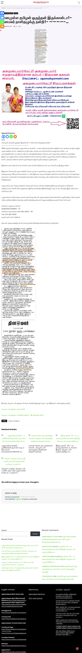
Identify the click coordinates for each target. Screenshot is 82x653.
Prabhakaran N (48, 576)
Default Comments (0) (12, 497)
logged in (18, 499)
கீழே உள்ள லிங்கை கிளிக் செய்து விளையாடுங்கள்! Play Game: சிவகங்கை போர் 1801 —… (65, 632)
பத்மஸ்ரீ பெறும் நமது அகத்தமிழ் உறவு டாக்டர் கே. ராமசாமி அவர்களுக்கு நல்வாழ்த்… (59, 569)
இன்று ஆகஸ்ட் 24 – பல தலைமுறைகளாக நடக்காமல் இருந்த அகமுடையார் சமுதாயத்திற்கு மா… (66, 448)
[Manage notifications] (77, 648)
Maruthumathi (47, 546)
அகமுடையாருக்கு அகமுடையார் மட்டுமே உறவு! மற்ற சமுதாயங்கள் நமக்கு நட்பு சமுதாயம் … (14, 470)
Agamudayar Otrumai (50, 536)
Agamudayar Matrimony (37, 594)
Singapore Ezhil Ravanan (51, 566)
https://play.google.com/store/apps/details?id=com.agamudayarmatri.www (17, 605)
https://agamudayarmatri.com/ (18, 600)
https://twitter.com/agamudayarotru (14, 633)
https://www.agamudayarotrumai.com (15, 646)
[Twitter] (7, 136)
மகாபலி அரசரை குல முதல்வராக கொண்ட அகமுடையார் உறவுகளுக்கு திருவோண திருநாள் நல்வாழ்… (41, 448)
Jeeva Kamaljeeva (49, 556)
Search (4, 530)
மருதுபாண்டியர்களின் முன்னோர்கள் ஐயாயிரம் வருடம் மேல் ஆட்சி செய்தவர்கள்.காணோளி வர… (13, 448)
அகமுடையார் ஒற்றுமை (7, 13)
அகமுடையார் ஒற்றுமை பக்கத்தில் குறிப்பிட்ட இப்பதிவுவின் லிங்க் (22, 415)
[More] (15, 136)
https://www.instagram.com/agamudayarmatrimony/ (20, 613)
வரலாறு (16, 13)
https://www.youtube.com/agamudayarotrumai (18, 639)
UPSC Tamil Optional (35, 598)
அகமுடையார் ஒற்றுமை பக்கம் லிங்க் (13, 409)
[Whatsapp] (11, 136)
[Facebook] (3, 136)
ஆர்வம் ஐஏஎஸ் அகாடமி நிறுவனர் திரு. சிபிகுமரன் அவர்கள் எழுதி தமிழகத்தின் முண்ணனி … (67, 621)
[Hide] (1, 30)
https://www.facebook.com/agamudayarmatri (17, 619)
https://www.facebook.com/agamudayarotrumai (18, 629)
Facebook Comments (28, 497)
